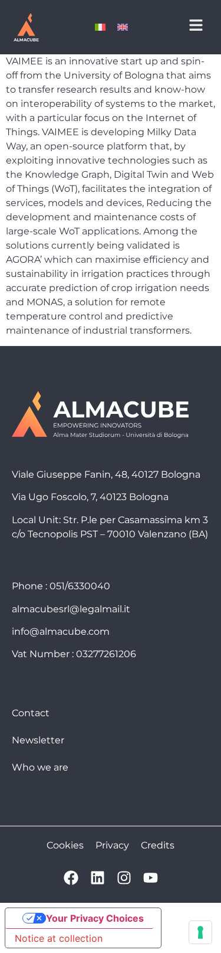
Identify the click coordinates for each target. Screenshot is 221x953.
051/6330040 (80, 586)
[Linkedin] (97, 877)
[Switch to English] (122, 27)
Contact (31, 713)
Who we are (40, 767)
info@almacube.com (61, 631)
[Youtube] (150, 877)
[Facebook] (71, 877)
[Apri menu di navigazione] (196, 25)
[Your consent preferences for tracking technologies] (200, 932)
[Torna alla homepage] (26, 27)
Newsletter (38, 740)
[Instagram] (124, 877)
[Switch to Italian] (100, 27)
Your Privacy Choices (95, 918)
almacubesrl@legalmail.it (71, 609)
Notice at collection (59, 938)
